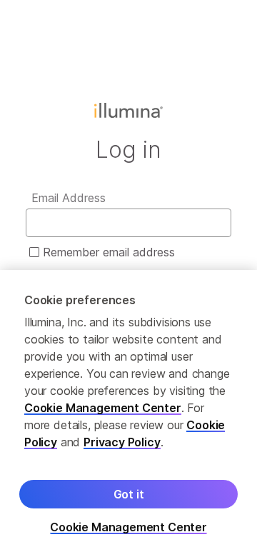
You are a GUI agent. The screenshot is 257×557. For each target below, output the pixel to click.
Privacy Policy (122, 442)
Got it (129, 494)
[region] (128, 413)
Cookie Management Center (102, 408)
